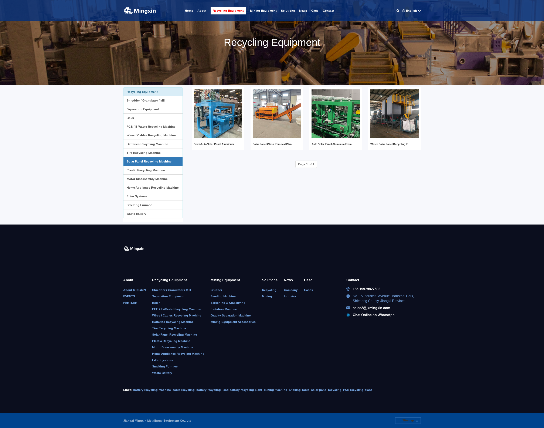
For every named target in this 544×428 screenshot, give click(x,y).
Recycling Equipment (169, 280)
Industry (290, 296)
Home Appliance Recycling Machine (153, 187)
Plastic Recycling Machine (146, 170)
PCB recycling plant (357, 389)
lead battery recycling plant (242, 389)
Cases (308, 290)
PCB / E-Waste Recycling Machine (151, 126)
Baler (130, 118)
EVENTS (129, 296)
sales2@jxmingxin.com (371, 308)
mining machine (275, 389)
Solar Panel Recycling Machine (149, 161)
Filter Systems (137, 196)
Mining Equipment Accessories (233, 321)
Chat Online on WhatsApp (374, 315)
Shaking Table (299, 389)
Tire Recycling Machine (144, 152)
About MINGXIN (134, 290)
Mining (267, 296)
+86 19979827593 (366, 289)
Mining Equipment (225, 280)
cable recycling (184, 389)
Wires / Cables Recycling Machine (151, 135)
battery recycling (208, 389)
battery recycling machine (152, 389)
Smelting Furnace (139, 205)
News (288, 280)
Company (291, 290)
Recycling (269, 290)
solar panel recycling (326, 389)
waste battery (136, 213)
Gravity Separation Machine (231, 315)
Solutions (270, 280)
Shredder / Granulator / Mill (146, 100)
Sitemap (408, 420)
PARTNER (130, 302)
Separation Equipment (143, 109)
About (128, 280)
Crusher (216, 290)
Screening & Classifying (228, 302)
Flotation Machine (224, 309)
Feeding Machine (223, 296)
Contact (352, 280)
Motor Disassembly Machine (147, 179)
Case (308, 280)
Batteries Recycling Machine (147, 144)
